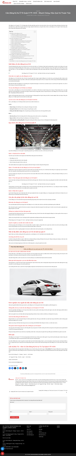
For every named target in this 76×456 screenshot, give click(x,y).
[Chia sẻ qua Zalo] (12, 368)
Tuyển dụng (41, 436)
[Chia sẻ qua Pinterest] (20, 368)
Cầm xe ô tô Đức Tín (45, 15)
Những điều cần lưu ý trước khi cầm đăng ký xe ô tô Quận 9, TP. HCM (23, 55)
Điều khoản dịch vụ (42, 434)
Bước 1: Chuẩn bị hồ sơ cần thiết (17, 39)
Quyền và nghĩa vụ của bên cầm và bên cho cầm (19, 48)
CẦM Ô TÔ (15, 1)
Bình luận (12, 402)
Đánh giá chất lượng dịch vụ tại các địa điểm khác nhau (20, 53)
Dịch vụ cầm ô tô (42, 373)
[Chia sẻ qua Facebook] (10, 368)
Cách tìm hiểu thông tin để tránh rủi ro (18, 57)
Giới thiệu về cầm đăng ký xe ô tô (16, 33)
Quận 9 (46, 373)
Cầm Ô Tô (28, 429)
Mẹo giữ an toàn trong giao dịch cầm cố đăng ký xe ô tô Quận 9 (22, 58)
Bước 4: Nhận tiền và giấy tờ (16, 43)
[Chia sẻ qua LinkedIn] (23, 368)
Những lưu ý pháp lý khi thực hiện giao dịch (19, 47)
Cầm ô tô (38, 11)
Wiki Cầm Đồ (56, 1)
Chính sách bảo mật (42, 433)
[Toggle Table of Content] (34, 32)
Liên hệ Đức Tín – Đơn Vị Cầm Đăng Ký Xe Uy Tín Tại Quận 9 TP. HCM (22, 61)
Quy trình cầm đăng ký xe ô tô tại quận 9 (17, 38)
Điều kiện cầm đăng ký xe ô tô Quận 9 (18, 45)
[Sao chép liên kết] (26, 368)
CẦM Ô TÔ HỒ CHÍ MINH (19, 3)
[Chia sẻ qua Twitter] (15, 368)
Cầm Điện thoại (29, 433)
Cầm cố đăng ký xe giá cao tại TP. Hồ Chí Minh (38, 249)
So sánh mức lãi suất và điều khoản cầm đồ (19, 52)
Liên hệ (40, 431)
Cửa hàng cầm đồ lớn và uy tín (17, 50)
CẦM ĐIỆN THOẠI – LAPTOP (25, 1)
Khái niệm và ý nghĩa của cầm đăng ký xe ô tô (19, 34)
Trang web (50, 411)
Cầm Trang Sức (29, 431)
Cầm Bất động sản (30, 434)
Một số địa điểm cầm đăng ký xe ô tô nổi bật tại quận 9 (20, 49)
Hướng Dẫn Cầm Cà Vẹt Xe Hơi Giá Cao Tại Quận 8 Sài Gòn (21, 391)
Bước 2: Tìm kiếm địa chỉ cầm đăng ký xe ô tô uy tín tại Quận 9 (22, 40)
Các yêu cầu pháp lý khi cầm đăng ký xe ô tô (18, 44)
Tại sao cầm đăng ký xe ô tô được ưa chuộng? (19, 35)
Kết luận (11, 59)
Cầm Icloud (28, 3)
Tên (11, 411)
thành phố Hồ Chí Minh (51, 373)
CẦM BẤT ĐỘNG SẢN (37, 1)
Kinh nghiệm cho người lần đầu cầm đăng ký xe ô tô (19, 54)
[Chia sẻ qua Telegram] (18, 368)
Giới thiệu (40, 429)
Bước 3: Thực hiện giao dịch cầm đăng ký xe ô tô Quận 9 (21, 42)
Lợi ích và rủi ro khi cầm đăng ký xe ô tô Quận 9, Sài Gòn (21, 37)
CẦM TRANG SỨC (48, 1)
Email (30, 411)
